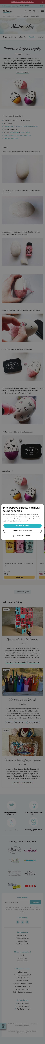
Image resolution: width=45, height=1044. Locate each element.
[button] (22, 535)
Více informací (23, 521)
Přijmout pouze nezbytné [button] (22, 531)
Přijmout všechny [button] (22, 526)
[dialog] (22, 522)
